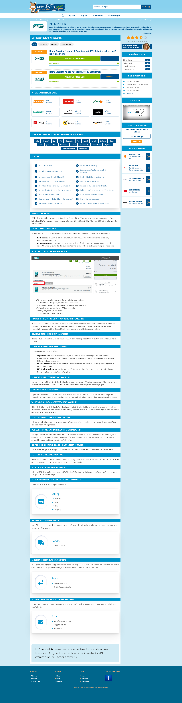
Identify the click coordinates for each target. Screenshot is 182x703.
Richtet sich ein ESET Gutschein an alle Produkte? (93, 186)
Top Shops (72, 15)
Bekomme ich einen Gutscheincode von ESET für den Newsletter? (94, 171)
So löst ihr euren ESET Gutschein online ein (50, 171)
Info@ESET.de (130, 94)
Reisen (58, 679)
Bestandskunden (67, 44)
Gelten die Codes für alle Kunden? (89, 181)
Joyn (47, 145)
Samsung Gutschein (135, 201)
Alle (34, 44)
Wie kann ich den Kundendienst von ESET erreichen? (94, 203)
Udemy (74, 145)
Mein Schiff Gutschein (136, 178)
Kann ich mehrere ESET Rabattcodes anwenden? (52, 181)
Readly (40, 145)
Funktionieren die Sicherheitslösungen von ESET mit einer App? (97, 190)
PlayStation (108, 145)
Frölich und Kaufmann (69, 149)
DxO (54, 141)
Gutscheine (43, 44)
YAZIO (54, 145)
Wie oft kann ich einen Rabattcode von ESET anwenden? (54, 186)
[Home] (63, 15)
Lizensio (112, 141)
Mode (58, 676)
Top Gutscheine (97, 15)
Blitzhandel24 (69, 141)
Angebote (54, 44)
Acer (78, 141)
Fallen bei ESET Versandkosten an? (89, 199)
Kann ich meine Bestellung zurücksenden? (50, 203)
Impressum (85, 679)
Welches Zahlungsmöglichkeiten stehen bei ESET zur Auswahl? (56, 199)
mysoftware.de (84, 145)
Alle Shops (34, 676)
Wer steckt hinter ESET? (45, 165)
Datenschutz (85, 681)
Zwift (37, 141)
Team (83, 676)
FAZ (61, 141)
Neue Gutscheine (36, 681)
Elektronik (59, 681)
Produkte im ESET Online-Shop (88, 165)
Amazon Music (96, 145)
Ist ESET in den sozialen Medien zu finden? (91, 194)
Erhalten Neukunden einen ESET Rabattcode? (51, 177)
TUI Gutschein (133, 166)
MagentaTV (46, 141)
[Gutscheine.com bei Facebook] (108, 676)
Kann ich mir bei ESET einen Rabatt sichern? (92, 177)
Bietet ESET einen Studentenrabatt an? (49, 194)
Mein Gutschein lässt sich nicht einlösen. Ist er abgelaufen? (55, 190)
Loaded (86, 141)
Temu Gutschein (134, 154)
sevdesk (94, 141)
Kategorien (83, 15)
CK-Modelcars (83, 149)
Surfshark (103, 141)
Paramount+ (64, 145)
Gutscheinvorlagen (114, 15)
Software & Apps (148, 20)
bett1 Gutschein (134, 190)
